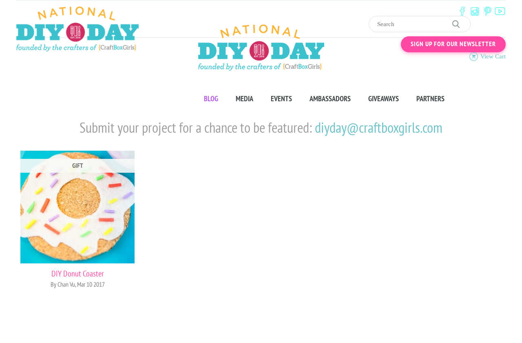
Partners (430, 99)
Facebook (462, 11)
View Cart (493, 56)
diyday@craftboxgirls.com (378, 128)
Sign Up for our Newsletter (453, 44)
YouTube (500, 11)
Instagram (474, 11)
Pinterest (487, 11)
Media (244, 99)
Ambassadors (330, 99)
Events (281, 99)
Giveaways (383, 99)
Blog (211, 99)
